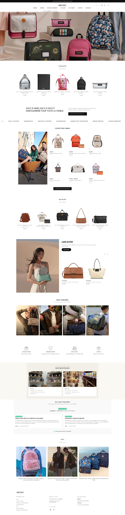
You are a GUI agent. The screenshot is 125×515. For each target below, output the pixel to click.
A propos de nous (20, 504)
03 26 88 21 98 (68, 393)
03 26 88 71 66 (79, 353)
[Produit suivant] (107, 254)
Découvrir (66, 249)
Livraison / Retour (20, 501)
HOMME (42, 8)
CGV (17, 506)
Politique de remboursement (22, 502)
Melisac (62, 5)
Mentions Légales (19, 508)
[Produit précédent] (104, 254)
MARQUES (88, 8)
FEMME (35, 8)
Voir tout (62, 68)
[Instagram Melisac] (102, 5)
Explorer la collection (62, 188)
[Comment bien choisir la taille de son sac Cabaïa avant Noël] (94, 462)
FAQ (17, 499)
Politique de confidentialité (21, 510)
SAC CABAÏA (71, 8)
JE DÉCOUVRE (62, 42)
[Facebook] (54, 509)
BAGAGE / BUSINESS (52, 8)
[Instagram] (50, 509)
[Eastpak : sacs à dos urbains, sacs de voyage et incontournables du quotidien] (31, 462)
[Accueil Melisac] (60, 492)
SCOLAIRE (63, 8)
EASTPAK (80, 8)
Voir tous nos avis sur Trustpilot (63, 431)
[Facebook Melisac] (104, 5)
